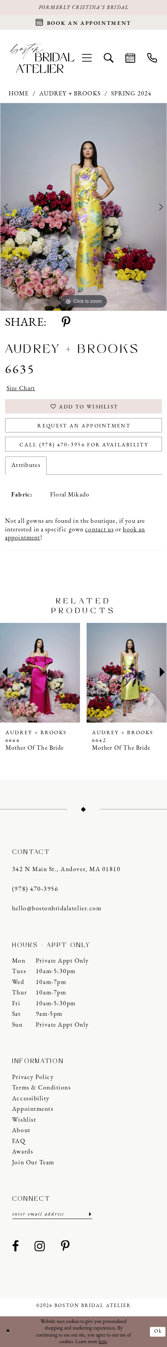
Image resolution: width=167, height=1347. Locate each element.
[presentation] (40, 673)
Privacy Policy (33, 1077)
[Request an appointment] (130, 57)
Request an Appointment (83, 426)
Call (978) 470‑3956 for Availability (83, 445)
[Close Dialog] (8, 1332)
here (103, 1341)
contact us (99, 530)
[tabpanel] (83, 207)
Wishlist (24, 1120)
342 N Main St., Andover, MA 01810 (66, 869)
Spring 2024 (131, 94)
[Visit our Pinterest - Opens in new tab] (65, 1247)
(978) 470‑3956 (35, 889)
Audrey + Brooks (70, 94)
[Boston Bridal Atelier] (42, 58)
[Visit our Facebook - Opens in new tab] (16, 1247)
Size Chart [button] (21, 389)
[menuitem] (86, 57)
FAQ (19, 1141)
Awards (22, 1152)
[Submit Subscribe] (89, 1214)
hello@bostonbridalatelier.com (56, 909)
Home (19, 94)
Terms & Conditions (41, 1088)
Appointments (32, 1109)
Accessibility (31, 1099)
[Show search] (108, 57)
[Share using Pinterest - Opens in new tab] (66, 323)
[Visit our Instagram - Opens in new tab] (40, 1247)
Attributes (25, 465)
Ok (158, 1331)
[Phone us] (152, 57)
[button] (86, 57)
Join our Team (33, 1163)
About (21, 1130)
